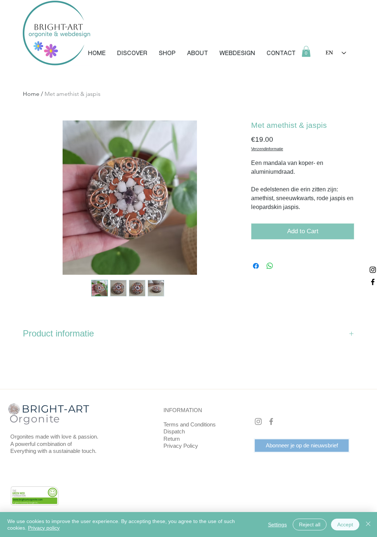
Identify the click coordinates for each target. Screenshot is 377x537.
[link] (306, 51)
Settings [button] (277, 524)
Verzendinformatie (267, 149)
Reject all (309, 524)
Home (31, 93)
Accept (345, 524)
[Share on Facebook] (255, 266)
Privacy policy (44, 528)
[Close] (368, 524)
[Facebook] (373, 282)
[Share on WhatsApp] (269, 266)
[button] (132, 53)
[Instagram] (373, 270)
